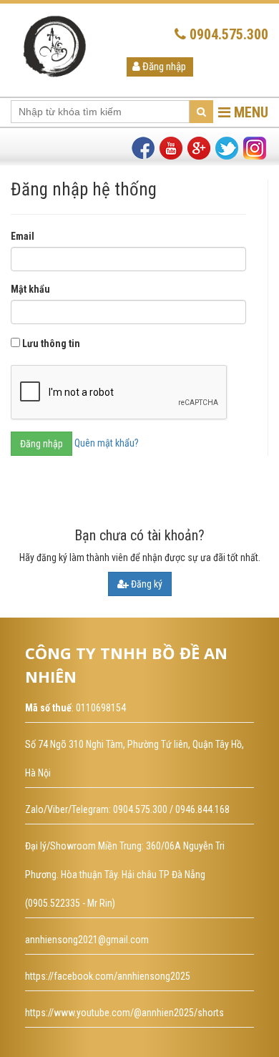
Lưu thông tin (51, 343)
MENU (249, 112)
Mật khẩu (30, 289)
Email (22, 236)
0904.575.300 (227, 34)
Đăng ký (145, 584)
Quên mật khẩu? (106, 442)
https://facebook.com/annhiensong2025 (107, 976)
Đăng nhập (163, 66)
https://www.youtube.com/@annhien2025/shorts (124, 1012)
